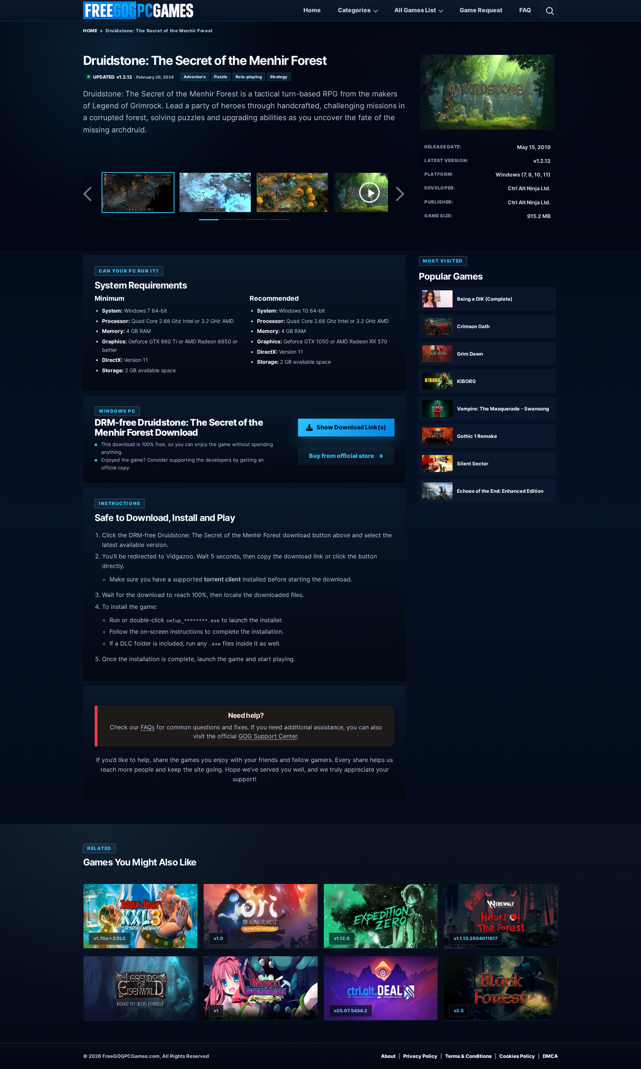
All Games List (415, 10)
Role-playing (249, 76)
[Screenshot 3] (292, 192)
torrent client (222, 579)
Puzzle (221, 76)
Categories (354, 10)
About (388, 1056)
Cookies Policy (517, 1056)
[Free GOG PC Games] (138, 10)
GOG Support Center (268, 736)
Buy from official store (341, 455)
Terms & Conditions (468, 1056)
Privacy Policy (420, 1056)
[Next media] (399, 194)
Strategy (279, 76)
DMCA (550, 1056)
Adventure (195, 76)
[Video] (369, 192)
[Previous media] (89, 194)
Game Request (481, 10)
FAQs (148, 727)
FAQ (525, 10)
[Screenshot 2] (215, 192)
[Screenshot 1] (138, 192)
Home (312, 10)
